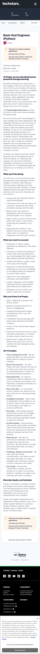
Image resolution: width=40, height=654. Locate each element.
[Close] (37, 618)
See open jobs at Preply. (17, 54)
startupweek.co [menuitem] (7, 609)
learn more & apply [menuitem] (8, 594)
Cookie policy (25, 560)
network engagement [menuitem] (26, 592)
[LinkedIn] (10, 577)
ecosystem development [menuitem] (10, 603)
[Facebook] (5, 577)
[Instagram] (24, 577)
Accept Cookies (20, 650)
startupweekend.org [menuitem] (8, 606)
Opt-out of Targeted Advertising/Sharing (20, 644)
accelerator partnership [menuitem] (26, 591)
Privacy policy (15, 560)
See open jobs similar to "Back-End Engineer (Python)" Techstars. (20, 58)
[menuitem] (36, 4)
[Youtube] (15, 577)
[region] (20, 635)
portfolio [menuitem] (5, 592)
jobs (3, 23)
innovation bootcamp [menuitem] (26, 594)
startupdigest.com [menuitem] (8, 612)
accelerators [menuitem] (6, 591)
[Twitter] (19, 577)
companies (12, 23)
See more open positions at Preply (20, 540)
